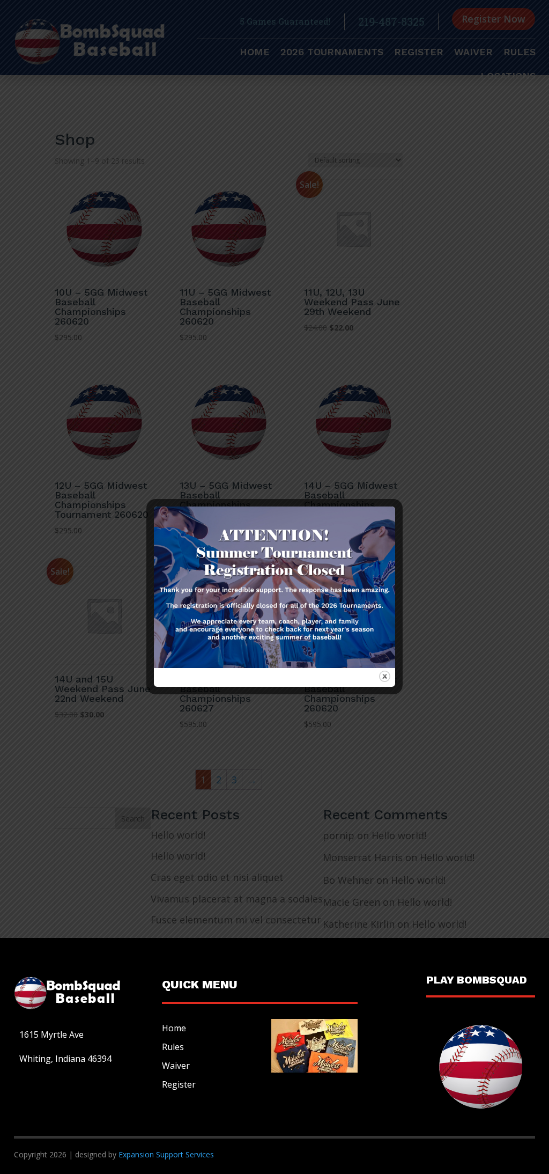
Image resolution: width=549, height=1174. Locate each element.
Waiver (176, 1066)
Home (174, 1028)
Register (179, 1084)
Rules (173, 1047)
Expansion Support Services (165, 1154)
